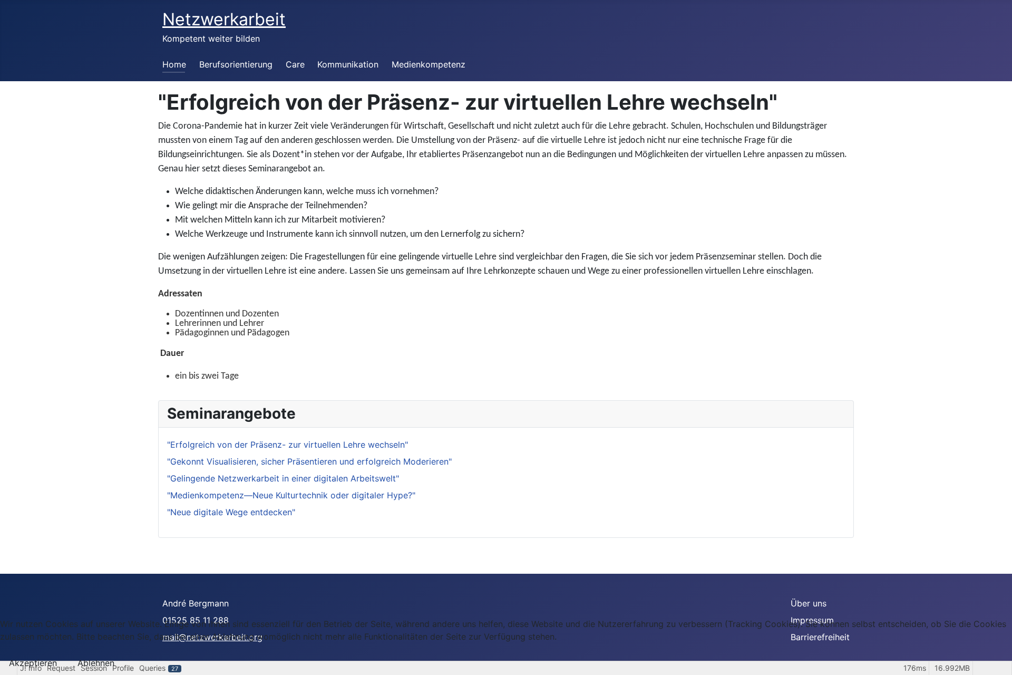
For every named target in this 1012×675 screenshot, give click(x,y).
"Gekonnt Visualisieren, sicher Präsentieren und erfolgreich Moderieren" (309, 461)
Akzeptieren (33, 663)
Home (174, 64)
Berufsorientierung (236, 64)
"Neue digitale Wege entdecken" (231, 512)
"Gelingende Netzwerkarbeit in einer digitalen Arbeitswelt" (283, 478)
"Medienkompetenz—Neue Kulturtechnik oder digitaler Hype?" (291, 495)
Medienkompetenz (428, 64)
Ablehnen (95, 663)
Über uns (808, 603)
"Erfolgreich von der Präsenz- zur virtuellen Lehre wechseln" (287, 444)
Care (295, 64)
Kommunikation (347, 64)
